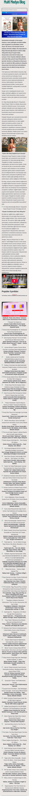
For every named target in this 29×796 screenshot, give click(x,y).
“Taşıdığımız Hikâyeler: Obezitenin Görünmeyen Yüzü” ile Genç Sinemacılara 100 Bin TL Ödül (14, 607)
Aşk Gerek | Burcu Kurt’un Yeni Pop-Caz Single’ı (14, 728)
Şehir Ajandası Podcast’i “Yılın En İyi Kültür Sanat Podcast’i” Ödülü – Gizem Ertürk (14, 343)
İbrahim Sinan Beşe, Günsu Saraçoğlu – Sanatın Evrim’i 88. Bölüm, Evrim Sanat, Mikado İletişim (14, 428)
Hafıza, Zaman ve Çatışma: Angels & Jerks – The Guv (14, 782)
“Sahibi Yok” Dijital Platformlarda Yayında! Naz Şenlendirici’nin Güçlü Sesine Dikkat (14, 471)
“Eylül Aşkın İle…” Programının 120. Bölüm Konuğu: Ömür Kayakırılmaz (14, 616)
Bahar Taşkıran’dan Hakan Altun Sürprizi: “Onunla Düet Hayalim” (14, 720)
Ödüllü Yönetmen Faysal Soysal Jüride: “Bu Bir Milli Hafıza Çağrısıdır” (14, 703)
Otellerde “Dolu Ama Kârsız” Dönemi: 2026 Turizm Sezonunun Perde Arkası (14, 318)
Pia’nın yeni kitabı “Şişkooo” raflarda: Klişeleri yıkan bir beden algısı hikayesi (14, 436)
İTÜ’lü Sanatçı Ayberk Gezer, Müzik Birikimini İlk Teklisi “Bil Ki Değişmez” (14, 381)
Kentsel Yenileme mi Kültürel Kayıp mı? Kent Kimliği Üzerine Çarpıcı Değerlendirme (14, 493)
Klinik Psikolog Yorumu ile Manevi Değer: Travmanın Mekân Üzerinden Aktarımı (14, 754)
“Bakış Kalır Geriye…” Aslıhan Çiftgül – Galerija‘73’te (14, 573)
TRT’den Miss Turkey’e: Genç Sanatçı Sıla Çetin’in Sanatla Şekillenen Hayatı (14, 774)
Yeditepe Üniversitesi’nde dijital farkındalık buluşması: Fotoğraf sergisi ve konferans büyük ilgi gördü (14, 372)
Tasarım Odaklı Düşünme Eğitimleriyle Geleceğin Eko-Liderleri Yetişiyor (14, 644)
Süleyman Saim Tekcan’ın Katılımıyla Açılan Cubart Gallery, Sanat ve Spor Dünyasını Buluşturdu (14, 635)
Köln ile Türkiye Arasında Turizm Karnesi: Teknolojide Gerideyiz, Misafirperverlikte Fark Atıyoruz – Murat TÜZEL (14, 675)
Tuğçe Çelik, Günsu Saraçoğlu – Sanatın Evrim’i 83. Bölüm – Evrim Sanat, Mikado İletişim (14, 765)
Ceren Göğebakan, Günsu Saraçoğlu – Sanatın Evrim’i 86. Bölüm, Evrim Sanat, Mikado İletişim (14, 504)
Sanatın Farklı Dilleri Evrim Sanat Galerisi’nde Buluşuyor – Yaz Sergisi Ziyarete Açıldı (14, 325)
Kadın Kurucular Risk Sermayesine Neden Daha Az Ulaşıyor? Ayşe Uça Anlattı (14, 398)
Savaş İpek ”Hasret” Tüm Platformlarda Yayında (14, 685)
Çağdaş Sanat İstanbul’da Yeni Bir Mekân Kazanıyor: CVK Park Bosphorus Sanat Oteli (14, 712)
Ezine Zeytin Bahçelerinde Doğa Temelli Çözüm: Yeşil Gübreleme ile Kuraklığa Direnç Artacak (14, 516)
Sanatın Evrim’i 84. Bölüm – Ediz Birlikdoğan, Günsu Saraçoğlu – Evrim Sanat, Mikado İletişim (14, 694)
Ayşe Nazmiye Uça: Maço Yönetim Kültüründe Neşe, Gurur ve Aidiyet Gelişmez (14, 582)
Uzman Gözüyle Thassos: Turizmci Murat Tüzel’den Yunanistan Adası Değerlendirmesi (14, 353)
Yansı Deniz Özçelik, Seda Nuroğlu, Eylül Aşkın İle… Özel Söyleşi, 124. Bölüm (14, 462)
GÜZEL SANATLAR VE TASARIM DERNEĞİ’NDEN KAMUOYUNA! (14, 361)
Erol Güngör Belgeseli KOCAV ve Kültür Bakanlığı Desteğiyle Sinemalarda (14, 453)
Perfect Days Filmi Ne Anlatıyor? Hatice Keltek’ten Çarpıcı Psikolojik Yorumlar (14, 389)
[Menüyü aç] (6, 13)
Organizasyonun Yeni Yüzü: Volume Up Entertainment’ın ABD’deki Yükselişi (14, 790)
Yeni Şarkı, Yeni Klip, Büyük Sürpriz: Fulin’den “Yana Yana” (14, 736)
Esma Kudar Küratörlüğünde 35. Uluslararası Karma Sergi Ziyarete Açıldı (14, 334)
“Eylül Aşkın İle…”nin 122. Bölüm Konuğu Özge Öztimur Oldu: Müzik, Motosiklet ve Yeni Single (14, 549)
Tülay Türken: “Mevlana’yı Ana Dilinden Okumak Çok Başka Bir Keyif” (14, 624)
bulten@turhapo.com (22, 295)
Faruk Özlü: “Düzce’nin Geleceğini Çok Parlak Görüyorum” (14, 417)
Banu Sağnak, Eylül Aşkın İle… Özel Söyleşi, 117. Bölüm (14, 745)
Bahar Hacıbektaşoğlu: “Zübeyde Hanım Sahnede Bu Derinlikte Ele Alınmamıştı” (14, 526)
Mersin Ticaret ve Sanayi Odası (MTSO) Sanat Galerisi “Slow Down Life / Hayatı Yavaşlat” (14, 653)
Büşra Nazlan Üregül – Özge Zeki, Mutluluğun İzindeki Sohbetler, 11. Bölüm (14, 663)
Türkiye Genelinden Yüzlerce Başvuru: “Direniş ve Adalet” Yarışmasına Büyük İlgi (14, 408)
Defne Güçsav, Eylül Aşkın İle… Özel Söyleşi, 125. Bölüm (14, 445)
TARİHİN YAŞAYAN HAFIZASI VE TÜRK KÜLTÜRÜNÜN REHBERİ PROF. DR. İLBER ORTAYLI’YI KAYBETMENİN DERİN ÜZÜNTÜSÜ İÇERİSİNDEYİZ (14, 564)
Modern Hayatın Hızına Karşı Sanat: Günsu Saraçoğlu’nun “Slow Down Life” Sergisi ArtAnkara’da (14, 537)
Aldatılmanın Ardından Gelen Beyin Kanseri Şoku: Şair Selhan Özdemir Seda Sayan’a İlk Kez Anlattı (14, 483)
